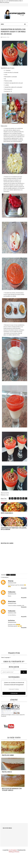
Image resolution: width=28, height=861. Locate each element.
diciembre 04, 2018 (12, 582)
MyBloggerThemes (14, 851)
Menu (2, 24)
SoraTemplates (13, 850)
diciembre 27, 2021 (12, 612)
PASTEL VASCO (7, 772)
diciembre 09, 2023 (12, 622)
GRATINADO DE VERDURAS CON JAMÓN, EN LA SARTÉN (14, 528)
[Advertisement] (14, 561)
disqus (8, 574)
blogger (3, 574)
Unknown (11, 592)
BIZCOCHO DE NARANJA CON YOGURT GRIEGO (12, 789)
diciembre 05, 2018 (12, 593)
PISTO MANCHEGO (7, 513)
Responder (24, 588)
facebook (12, 574)
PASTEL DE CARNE (8, 755)
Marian (10, 581)
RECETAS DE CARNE (7, 543)
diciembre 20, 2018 (12, 603)
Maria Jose (12, 601)
